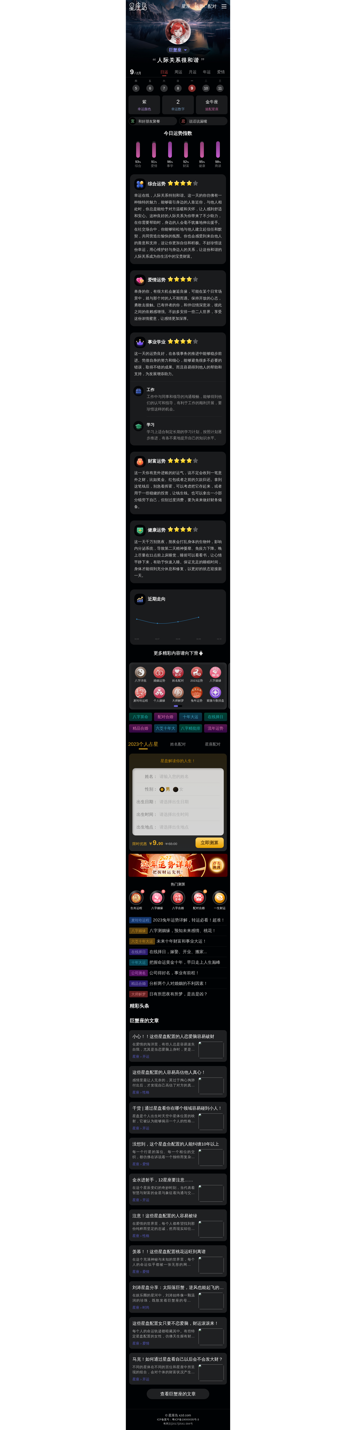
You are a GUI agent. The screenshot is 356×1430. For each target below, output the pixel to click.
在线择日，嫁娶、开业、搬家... (169, 951)
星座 (186, 6)
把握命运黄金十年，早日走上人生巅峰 (175, 962)
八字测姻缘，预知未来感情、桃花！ (173, 930)
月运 (192, 72)
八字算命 (140, 717)
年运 (207, 72)
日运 (164, 72)
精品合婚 (140, 728)
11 (220, 88)
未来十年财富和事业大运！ (169, 941)
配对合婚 (165, 717)
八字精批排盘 (190, 729)
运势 (199, 6)
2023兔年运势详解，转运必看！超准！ (178, 920)
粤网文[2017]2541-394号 (178, 1423)
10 (206, 88)
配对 (212, 6)
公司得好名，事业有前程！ (165, 973)
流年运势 (215, 728)
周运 (178, 72)
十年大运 (190, 717)
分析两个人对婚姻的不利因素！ (169, 983)
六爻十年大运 (165, 729)
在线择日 (215, 717)
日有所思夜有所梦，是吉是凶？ (169, 994)
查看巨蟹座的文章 (178, 1393)
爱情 (221, 72)
